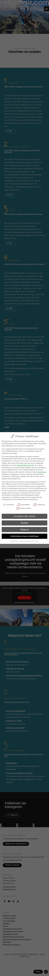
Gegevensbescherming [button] (27, 541)
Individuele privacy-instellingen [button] (24, 536)
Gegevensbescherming (25, 465)
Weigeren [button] (24, 529)
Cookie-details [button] (14, 541)
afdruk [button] (37, 541)
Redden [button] (24, 523)
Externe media (25, 508)
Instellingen (41, 472)
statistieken (25, 505)
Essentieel (10, 505)
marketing (41, 505)
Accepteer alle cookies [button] (24, 516)
